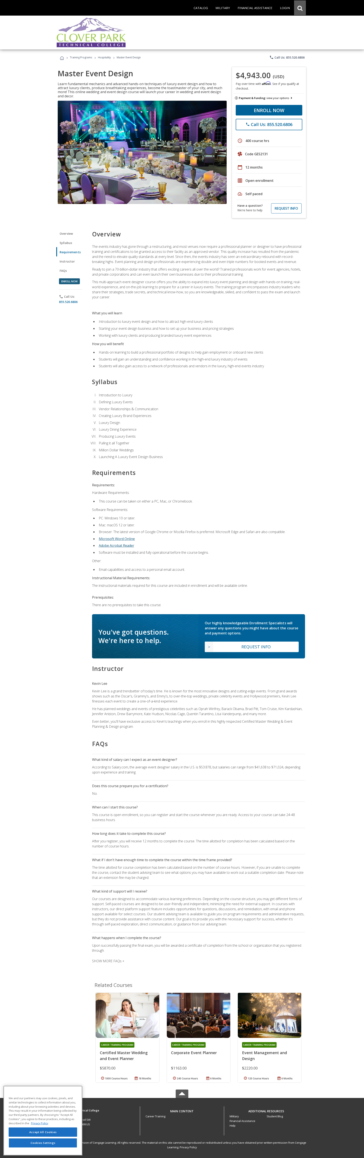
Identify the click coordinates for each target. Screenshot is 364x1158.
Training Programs (81, 57)
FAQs (63, 271)
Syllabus (66, 243)
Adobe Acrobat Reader (116, 545)
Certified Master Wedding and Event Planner (124, 1055)
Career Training (155, 1116)
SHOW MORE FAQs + (108, 961)
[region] (42, 1120)
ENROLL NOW (269, 110)
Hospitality (104, 57)
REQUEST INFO (286, 208)
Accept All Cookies (43, 1132)
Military (234, 1116)
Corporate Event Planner (194, 1052)
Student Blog (275, 1116)
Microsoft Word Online (117, 538)
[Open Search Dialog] (300, 7)
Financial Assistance (242, 1121)
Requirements (70, 252)
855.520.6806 (68, 302)
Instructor (67, 261)
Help (233, 1125)
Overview (66, 234)
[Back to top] (182, 1110)
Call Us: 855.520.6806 (287, 57)
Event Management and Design (264, 1055)
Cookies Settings (43, 1143)
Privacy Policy (188, 1147)
